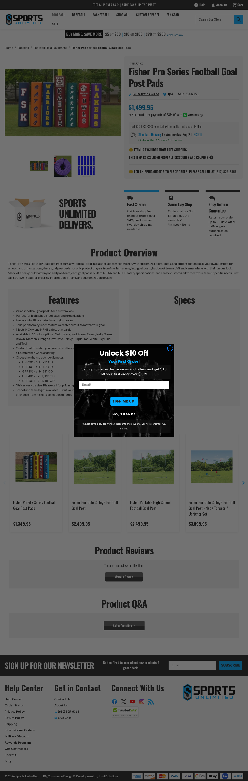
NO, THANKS (124, 414)
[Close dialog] (170, 348)
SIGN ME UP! (124, 401)
